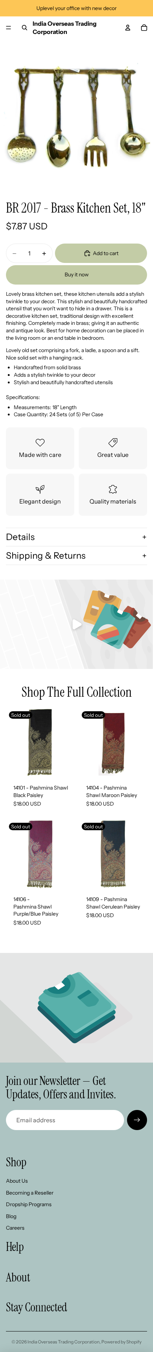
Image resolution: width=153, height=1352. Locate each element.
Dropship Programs (29, 1204)
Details (20, 536)
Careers (15, 1227)
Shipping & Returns (45, 555)
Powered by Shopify (121, 1342)
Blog (11, 1216)
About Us (17, 1180)
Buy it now (77, 274)
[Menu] (8, 27)
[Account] (128, 27)
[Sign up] (137, 1120)
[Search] (24, 27)
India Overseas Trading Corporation (63, 1342)
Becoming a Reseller (29, 1192)
